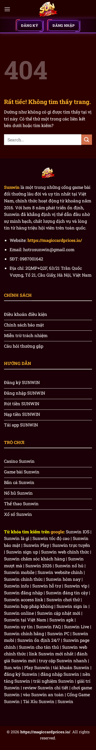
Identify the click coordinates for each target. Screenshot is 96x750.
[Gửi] (86, 139)
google (57, 531)
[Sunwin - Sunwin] (48, 9)
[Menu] (7, 9)
